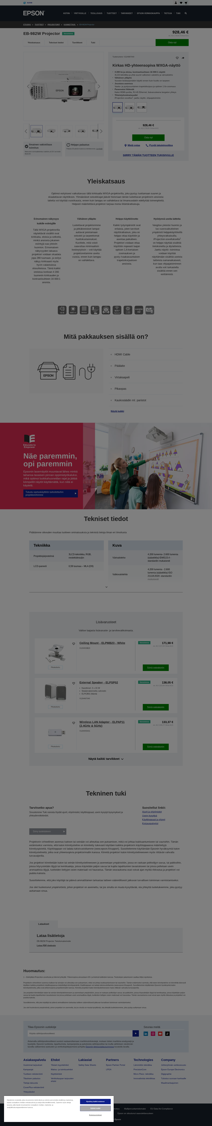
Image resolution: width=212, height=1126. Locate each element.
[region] (59, 1109)
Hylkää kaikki (95, 1108)
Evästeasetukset (95, 1115)
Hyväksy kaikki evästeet (95, 1101)
